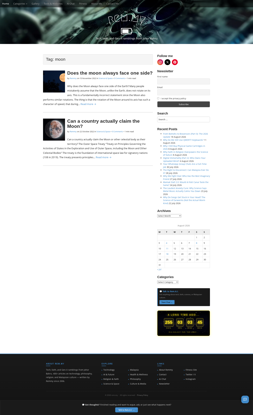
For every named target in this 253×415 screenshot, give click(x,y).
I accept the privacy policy (173, 98)
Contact (162, 374)
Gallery (35, 3)
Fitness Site (191, 370)
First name (162, 76)
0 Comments (119, 78)
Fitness (83, 3)
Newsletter (164, 383)
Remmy (73, 78)
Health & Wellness (139, 374)
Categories (19, 3)
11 (167, 248)
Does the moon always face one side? (110, 73)
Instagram (191, 379)
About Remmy (166, 370)
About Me (96, 3)
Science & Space (105, 78)
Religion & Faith (111, 379)
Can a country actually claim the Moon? (103, 123)
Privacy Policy (142, 395)
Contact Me (112, 3)
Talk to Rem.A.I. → (126, 410)
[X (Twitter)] (167, 62)
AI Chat (71, 3)
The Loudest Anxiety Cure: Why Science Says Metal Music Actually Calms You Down (185, 190)
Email (160, 87)
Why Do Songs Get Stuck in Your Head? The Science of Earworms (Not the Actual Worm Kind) (184, 200)
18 (167, 254)
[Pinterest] (175, 62)
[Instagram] (160, 62)
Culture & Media (138, 383)
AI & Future (108, 374)
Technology (108, 370)
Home (5, 3)
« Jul (159, 269)
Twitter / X (191, 374)
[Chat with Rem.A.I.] (245, 399)
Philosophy (135, 379)
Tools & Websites (53, 3)
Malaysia (134, 370)
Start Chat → (166, 302)
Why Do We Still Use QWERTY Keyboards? (183, 140)
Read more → (88, 104)
